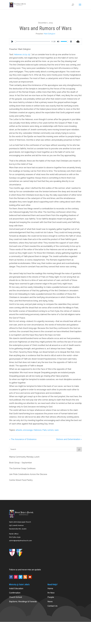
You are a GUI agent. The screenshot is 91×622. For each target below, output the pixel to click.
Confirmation (14, 593)
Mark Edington (49, 34)
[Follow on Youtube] (30, 577)
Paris (44, 430)
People (51, 597)
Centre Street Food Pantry (21, 480)
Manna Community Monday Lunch (24, 457)
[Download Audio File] (78, 41)
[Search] (79, 449)
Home (50, 588)
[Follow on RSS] (25, 577)
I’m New (51, 593)
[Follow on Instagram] (16, 577)
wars (57, 430)
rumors (51, 430)
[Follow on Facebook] (11, 577)
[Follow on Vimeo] (20, 577)
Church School (15, 597)
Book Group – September (20, 463)
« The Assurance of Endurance (22, 439)
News (50, 601)
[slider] (32, 41)
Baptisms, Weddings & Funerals (23, 601)
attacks (19, 430)
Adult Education (16, 588)
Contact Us (52, 606)
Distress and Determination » (69, 439)
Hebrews (38, 430)
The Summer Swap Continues (22, 468)
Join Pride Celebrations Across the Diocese (28, 474)
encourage (28, 430)
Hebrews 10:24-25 (22, 54)
